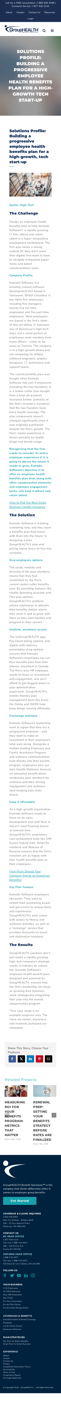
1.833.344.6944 (10, 1217)
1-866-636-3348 (45, 2)
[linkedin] (26, 1275)
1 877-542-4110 (10, 1239)
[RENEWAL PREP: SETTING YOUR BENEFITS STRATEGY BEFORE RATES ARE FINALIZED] (44, 1091)
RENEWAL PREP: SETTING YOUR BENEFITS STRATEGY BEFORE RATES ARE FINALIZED (42, 1121)
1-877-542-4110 (40, 6)
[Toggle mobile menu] (52, 30)
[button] (7, 1115)
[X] (21, 1059)
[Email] (48, 1059)
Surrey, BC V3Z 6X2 (12, 1249)
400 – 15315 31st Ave (13, 1246)
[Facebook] (12, 1059)
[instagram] (33, 1275)
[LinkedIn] (30, 1059)
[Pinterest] (39, 1059)
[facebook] (5, 1275)
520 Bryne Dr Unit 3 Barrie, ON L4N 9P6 (21, 1264)
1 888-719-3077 (20, 1242)
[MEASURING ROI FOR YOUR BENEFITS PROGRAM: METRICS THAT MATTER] (16, 1091)
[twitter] (12, 1275)
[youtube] (19, 1275)
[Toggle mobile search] (44, 30)
